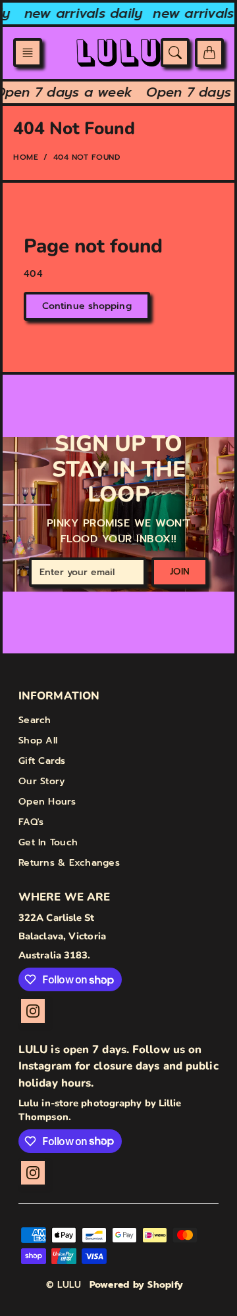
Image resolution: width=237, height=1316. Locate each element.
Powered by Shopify (137, 1285)
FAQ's (30, 822)
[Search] (175, 52)
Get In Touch (48, 842)
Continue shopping (87, 306)
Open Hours (47, 802)
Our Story (41, 781)
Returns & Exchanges (69, 863)
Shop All (37, 740)
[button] (27, 52)
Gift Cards (42, 761)
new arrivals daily (81, 13)
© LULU (64, 1285)
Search (34, 720)
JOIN (180, 571)
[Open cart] (209, 52)
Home (25, 157)
